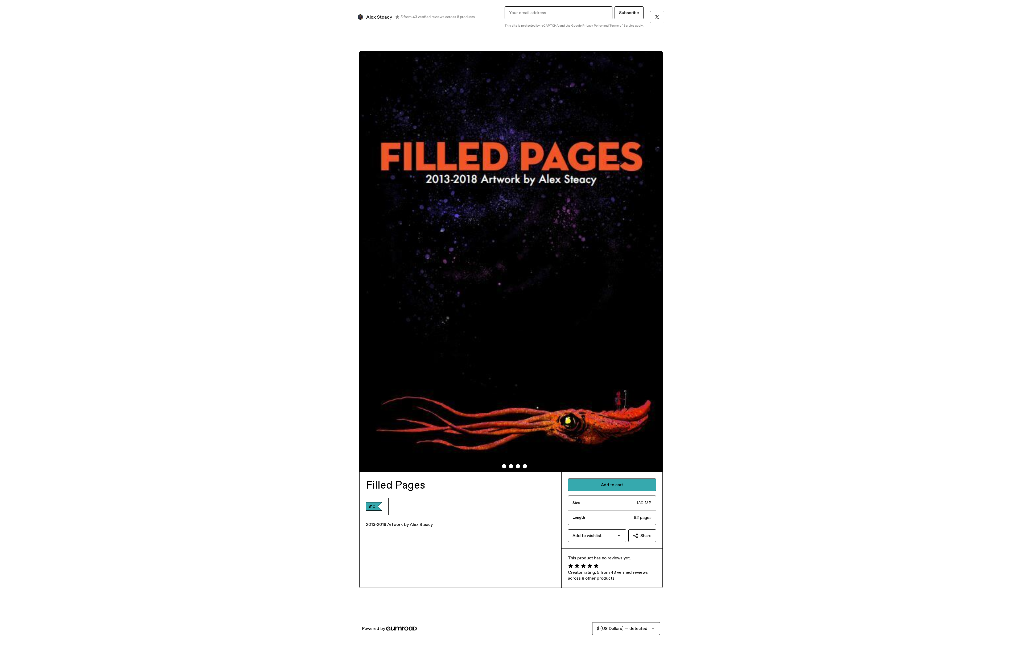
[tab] (497, 466)
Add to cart (612, 484)
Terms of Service (621, 25)
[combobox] (597, 535)
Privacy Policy (592, 25)
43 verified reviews (629, 572)
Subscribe (629, 12)
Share (646, 535)
